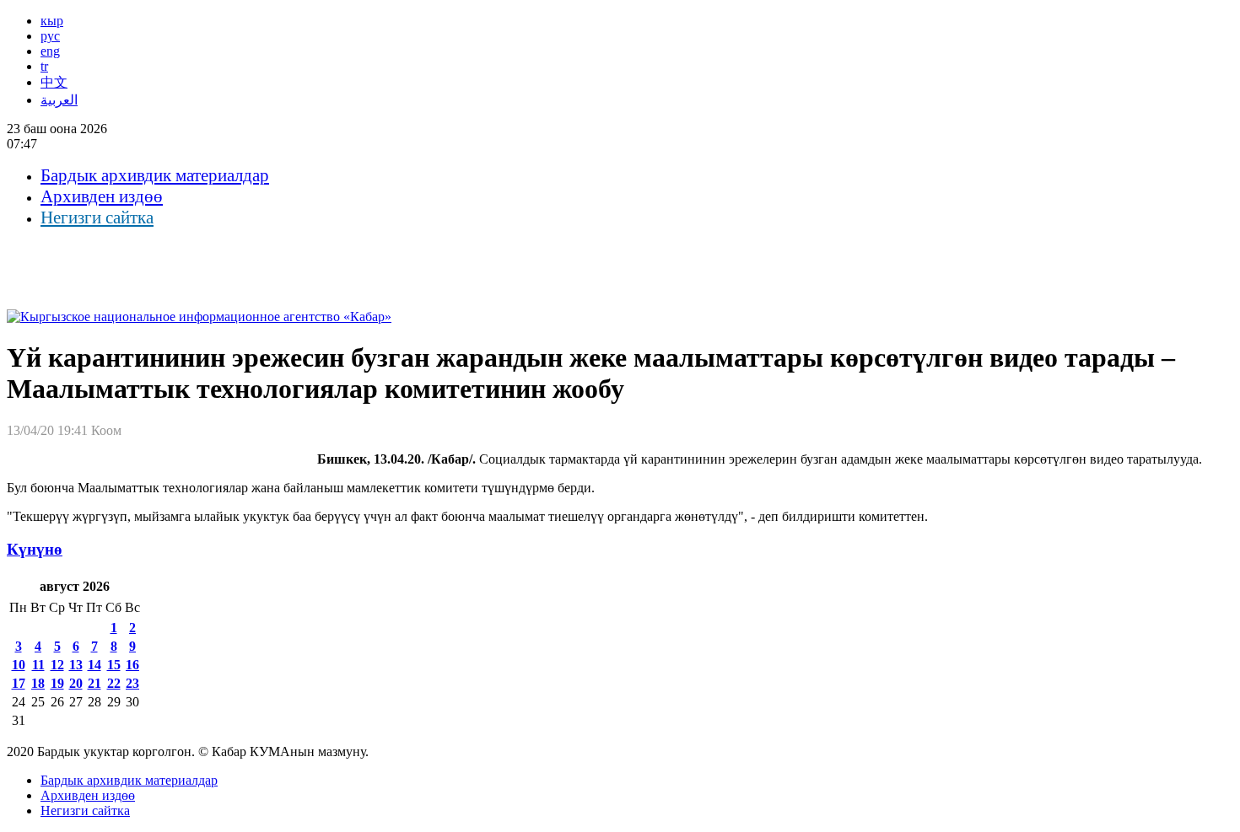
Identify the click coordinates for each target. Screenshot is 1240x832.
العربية (59, 100)
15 (114, 665)
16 (132, 665)
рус (50, 36)
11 (38, 665)
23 (132, 683)
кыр (51, 20)
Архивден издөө (101, 196)
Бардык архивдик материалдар (154, 175)
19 (57, 683)
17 (18, 683)
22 (114, 683)
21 (94, 683)
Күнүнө (34, 549)
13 (76, 665)
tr (44, 66)
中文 (53, 82)
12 (57, 665)
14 (94, 665)
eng (50, 51)
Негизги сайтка (97, 217)
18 (38, 683)
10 (18, 665)
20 (76, 683)
